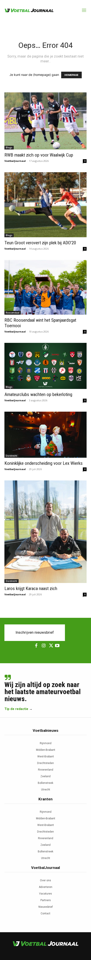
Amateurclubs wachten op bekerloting (38, 394)
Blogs (9, 147)
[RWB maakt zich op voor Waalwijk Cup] (45, 120)
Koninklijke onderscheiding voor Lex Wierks (43, 463)
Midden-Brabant (45, 749)
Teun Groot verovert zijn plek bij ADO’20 (40, 242)
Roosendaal (12, 312)
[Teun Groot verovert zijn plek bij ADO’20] (45, 204)
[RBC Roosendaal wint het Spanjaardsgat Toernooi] (45, 287)
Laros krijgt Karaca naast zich (30, 588)
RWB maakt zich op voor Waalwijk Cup (38, 155)
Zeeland (45, 776)
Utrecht (45, 789)
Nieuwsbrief (45, 906)
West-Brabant (45, 756)
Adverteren (45, 887)
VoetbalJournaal (15, 160)
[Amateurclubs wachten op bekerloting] (45, 366)
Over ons (45, 880)
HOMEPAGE (71, 75)
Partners (45, 900)
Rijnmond (45, 743)
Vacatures (45, 893)
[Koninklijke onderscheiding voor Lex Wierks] (45, 435)
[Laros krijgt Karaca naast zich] (45, 531)
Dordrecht (11, 455)
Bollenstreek (45, 782)
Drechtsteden (45, 763)
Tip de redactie (16, 709)
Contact (45, 913)
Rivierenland (45, 769)
